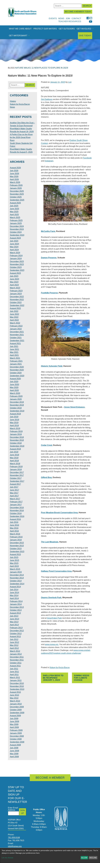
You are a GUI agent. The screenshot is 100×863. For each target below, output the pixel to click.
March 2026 (15, 182)
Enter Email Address (13, 809)
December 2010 (17, 683)
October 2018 (16, 443)
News (12, 107)
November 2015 (17, 546)
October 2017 (16, 478)
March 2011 (15, 677)
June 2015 (14, 560)
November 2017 (17, 475)
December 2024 (17, 226)
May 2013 (14, 622)
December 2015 (17, 543)
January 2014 (16, 604)
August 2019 (15, 414)
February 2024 (16, 256)
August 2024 (15, 238)
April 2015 (14, 566)
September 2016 (17, 516)
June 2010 (14, 695)
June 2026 (14, 174)
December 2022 (17, 297)
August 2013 (15, 613)
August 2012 (15, 636)
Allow (84, 858)
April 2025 (14, 215)
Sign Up (22, 811)
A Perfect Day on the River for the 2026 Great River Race (21, 137)
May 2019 (14, 423)
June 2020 (14, 384)
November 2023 (17, 264)
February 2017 (16, 502)
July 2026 (14, 171)
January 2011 (16, 680)
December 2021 (17, 332)
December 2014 (17, 575)
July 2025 (14, 206)
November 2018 (17, 440)
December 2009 (17, 707)
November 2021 (17, 335)
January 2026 (16, 188)
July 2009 (14, 718)
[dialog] (50, 855)
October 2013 (16, 610)
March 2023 (15, 288)
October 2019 (16, 408)
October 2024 (16, 232)
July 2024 (14, 241)
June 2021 (14, 349)
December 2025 (17, 191)
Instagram (49, 161)
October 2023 (16, 267)
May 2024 (14, 247)
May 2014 (14, 595)
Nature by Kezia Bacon (60, 667)
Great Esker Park (54, 618)
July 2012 (14, 639)
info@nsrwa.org (15, 846)
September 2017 (17, 481)
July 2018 (14, 452)
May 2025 (14, 212)
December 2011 (17, 657)
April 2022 (14, 320)
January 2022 (16, 329)
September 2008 (17, 742)
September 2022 (17, 305)
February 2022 (16, 326)
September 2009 (17, 713)
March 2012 (15, 651)
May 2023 (14, 282)
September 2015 (17, 551)
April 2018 (14, 461)
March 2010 (15, 701)
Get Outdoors (67, 29)
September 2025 (17, 200)
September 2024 (17, 235)
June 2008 (14, 751)
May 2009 (14, 724)
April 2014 (14, 598)
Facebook (87, 158)
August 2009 (15, 716)
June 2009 (14, 721)
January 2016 (16, 540)
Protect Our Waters (45, 29)
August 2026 (15, 168)
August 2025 (15, 203)
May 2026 (14, 176)
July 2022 (14, 311)
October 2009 (16, 710)
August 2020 (15, 379)
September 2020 (17, 376)
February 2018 (16, 466)
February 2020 (16, 396)
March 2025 (15, 217)
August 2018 (15, 449)
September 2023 (17, 270)
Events (53, 18)
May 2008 (14, 754)
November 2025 (17, 194)
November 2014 (17, 578)
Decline (93, 858)
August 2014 (15, 587)
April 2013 (14, 625)
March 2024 (15, 253)
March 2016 (15, 534)
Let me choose (7, 858)
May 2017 (14, 493)
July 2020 (14, 382)
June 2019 (14, 420)
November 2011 (17, 660)
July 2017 (14, 487)
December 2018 (17, 437)
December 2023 (17, 261)
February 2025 (16, 220)
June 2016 (14, 525)
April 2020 (14, 390)
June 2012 (14, 642)
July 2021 (14, 346)
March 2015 (15, 569)
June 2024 (14, 244)
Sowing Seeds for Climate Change (81, 678)
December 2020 (17, 367)
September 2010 (17, 689)
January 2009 (16, 733)
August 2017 (15, 484)
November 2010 (17, 686)
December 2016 (17, 508)
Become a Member (50, 777)
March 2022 (15, 323)
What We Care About (20, 29)
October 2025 (16, 197)
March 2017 (15, 499)
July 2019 (14, 417)
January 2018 (16, 469)
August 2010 (15, 692)
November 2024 (17, 229)
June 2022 (14, 314)
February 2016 (16, 537)
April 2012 (14, 648)
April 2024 (14, 250)
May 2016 (14, 528)
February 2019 (16, 431)
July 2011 (14, 669)
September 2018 (17, 446)
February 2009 (16, 730)
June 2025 (14, 209)
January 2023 (16, 294)
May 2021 (14, 352)
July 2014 (14, 590)
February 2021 (16, 361)
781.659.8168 (14, 838)
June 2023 (14, 279)
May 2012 (14, 645)
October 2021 (16, 338)
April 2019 (14, 425)
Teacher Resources (69, 21)
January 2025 (16, 223)
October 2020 (16, 373)
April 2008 (14, 757)
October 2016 (16, 513)
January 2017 (16, 505)
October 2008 (16, 739)
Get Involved (84, 29)
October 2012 (16, 634)
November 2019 (17, 405)
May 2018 (14, 458)
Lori (69, 82)
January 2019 (16, 434)
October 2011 (15, 663)
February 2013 (16, 628)
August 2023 (15, 273)
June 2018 (14, 455)
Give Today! (85, 36)
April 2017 (14, 496)
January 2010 (16, 704)
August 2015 (15, 554)
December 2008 (17, 736)
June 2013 (14, 619)
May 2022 (14, 317)
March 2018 (15, 464)
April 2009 (14, 727)
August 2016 (15, 519)
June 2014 (14, 592)
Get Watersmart (18, 36)
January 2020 (16, 399)
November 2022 (17, 299)
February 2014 (16, 601)
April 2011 (14, 675)
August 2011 (15, 666)
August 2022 (15, 308)
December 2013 (17, 607)
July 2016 (14, 522)
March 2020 (15, 393)
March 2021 (15, 358)
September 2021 (17, 341)
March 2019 (15, 428)
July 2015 (14, 557)
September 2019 (17, 411)
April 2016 (14, 531)
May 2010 (14, 698)
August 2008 (15, 745)
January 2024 (16, 258)
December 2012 (17, 631)
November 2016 (17, 510)
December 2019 (17, 402)
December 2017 (17, 472)
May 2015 (14, 563)
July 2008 (14, 748)
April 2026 (14, 179)
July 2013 (14, 616)
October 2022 (16, 302)
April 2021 (14, 355)
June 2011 (14, 672)
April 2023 (14, 285)
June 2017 (14, 490)
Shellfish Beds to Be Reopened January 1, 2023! (53, 678)
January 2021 (16, 364)
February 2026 (16, 185)
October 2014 (16, 581)
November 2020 (17, 370)
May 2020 (14, 387)
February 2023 (16, 291)
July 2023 (14, 276)
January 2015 (16, 572)
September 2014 (17, 584)
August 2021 (15, 343)
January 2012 (16, 654)
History (13, 101)
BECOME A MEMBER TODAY (78, 12)
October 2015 (16, 549)
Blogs (11, 68)
